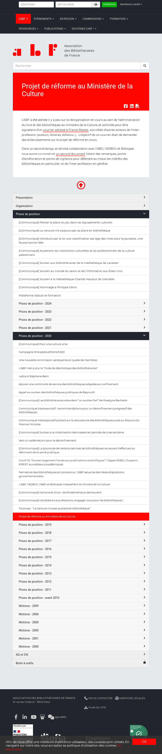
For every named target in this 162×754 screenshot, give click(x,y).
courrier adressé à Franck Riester (66, 130)
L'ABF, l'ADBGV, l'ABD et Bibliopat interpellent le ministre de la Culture (64, 484)
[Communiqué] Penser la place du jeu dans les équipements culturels (65, 222)
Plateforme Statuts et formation (40, 295)
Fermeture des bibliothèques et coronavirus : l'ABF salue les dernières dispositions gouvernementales (71, 474)
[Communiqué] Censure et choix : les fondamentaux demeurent (60, 492)
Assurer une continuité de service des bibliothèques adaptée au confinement (68, 384)
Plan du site (97, 707)
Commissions (92, 18)
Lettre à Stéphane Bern (34, 376)
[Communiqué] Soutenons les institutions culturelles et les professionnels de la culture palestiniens (77, 252)
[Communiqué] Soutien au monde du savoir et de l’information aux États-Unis (70, 271)
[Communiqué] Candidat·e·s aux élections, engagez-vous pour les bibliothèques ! (71, 500)
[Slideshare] (42, 716)
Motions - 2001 (29, 638)
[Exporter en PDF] (137, 106)
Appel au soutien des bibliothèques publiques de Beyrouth (57, 392)
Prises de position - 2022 (35, 320)
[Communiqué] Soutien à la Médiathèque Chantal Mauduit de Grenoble (66, 279)
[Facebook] (16, 716)
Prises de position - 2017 (35, 541)
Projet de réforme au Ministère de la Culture (47, 516)
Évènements (43, 18)
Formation (118, 18)
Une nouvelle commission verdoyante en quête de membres (58, 360)
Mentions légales (132, 698)
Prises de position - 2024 (35, 303)
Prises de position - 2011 (35, 589)
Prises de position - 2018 (35, 533)
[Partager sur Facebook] (125, 106)
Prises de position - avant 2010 (39, 598)
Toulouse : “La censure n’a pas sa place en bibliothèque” (54, 508)
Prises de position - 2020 (35, 336)
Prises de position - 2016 (35, 549)
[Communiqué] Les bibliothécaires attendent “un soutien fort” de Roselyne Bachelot (73, 400)
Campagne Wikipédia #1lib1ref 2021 (42, 351)
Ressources (27, 28)
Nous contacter (100, 698)
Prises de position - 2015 (35, 557)
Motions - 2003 (29, 630)
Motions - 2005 (29, 622)
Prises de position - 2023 (35, 311)
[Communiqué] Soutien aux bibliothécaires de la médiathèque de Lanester (68, 262)
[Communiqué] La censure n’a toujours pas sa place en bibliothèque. (65, 230)
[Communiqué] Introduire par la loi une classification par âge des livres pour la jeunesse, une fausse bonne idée (81, 240)
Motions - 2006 (29, 614)
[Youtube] (33, 716)
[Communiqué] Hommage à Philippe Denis (48, 287)
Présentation (24, 197)
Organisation (24, 206)
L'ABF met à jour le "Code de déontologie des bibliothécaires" (58, 368)
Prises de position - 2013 (35, 573)
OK (144, 742)
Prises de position (28, 214)
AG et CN (22, 654)
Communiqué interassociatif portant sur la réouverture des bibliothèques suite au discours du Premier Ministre (79, 422)
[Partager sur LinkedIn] (131, 106)
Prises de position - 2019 (35, 524)
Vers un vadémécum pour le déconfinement (47, 440)
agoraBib (60, 716)
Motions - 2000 (29, 646)
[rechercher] (145, 66)
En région (67, 18)
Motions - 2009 (29, 606)
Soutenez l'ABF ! (83, 28)
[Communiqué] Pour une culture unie (43, 344)
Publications (54, 28)
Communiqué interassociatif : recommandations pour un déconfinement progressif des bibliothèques (75, 410)
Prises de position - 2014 (35, 565)
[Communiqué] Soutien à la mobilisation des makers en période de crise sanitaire (71, 432)
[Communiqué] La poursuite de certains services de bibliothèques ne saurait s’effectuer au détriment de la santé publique (77, 450)
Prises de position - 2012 (35, 581)
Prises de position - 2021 (35, 328)
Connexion (109, 4)
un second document (70, 154)
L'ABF (22, 18)
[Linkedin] (25, 716)
